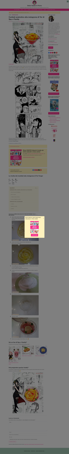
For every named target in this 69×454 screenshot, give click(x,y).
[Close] (43, 218)
